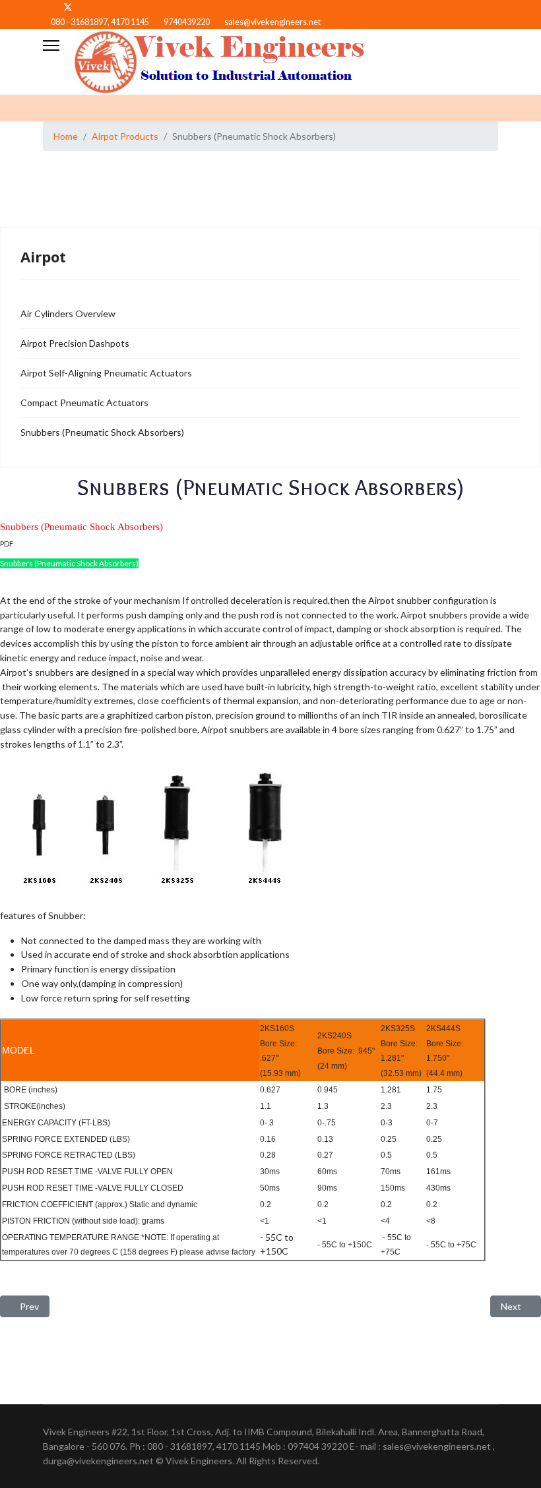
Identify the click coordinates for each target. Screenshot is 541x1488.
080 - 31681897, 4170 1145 (100, 22)
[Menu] (51, 45)
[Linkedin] (89, 7)
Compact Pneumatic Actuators (84, 402)
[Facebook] (46, 7)
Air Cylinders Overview (67, 313)
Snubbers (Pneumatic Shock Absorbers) (102, 432)
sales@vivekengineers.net (272, 22)
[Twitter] (68, 7)
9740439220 (187, 22)
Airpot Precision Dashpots (74, 343)
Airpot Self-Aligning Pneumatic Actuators (106, 372)
